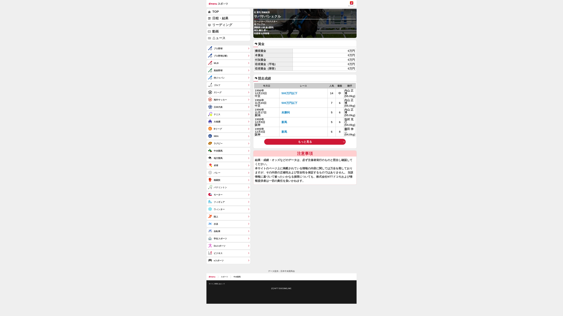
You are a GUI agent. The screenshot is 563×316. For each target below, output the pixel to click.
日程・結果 (220, 18)
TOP (215, 11)
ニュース (219, 38)
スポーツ (224, 277)
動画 (215, 31)
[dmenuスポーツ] (219, 3)
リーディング (222, 25)
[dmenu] (212, 276)
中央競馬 (237, 277)
